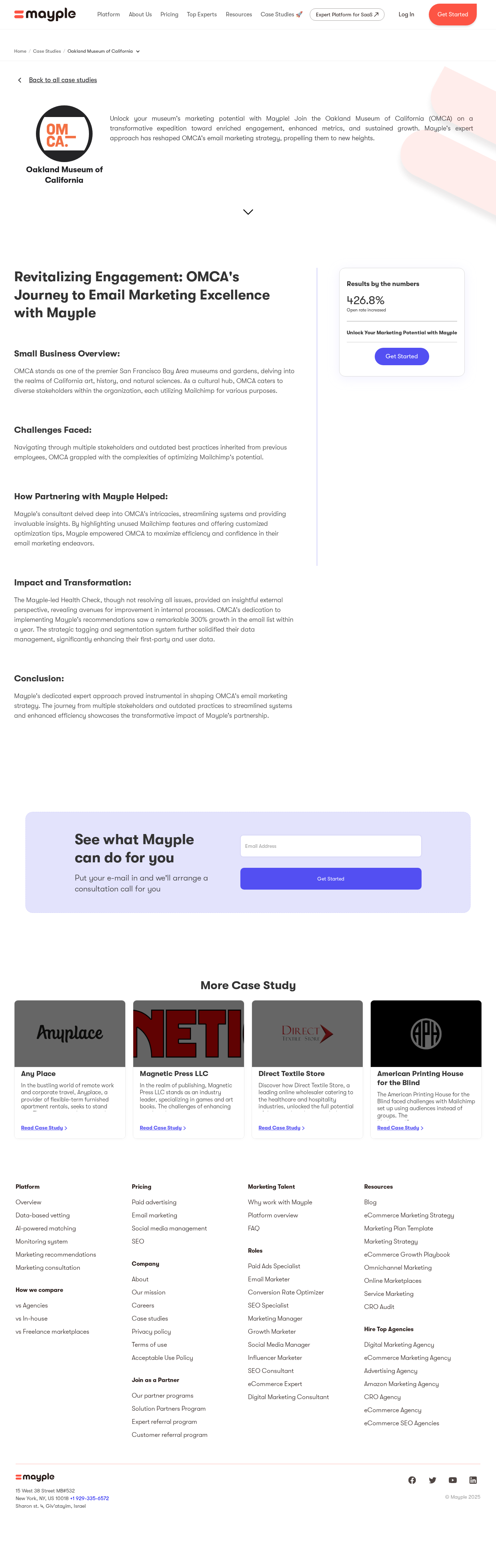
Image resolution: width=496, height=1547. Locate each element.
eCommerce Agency (393, 1410)
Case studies (150, 1318)
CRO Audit (379, 1306)
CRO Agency (382, 1397)
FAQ (254, 1228)
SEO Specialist (268, 1305)
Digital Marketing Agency (399, 1344)
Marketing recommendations (56, 1254)
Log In (406, 14)
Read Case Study (42, 1128)
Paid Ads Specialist (274, 1266)
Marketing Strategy (391, 1241)
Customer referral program (170, 1434)
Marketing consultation (48, 1267)
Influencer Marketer (275, 1357)
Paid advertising (154, 1202)
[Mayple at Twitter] (432, 1480)
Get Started (453, 14)
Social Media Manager (279, 1344)
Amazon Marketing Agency (401, 1383)
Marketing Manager (275, 1318)
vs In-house (32, 1318)
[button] (108, 14)
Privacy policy (151, 1331)
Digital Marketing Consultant (288, 1397)
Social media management (169, 1228)
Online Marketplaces (393, 1280)
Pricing (141, 1187)
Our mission (149, 1292)
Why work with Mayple (280, 1202)
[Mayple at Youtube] (453, 1480)
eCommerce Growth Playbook (407, 1254)
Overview (28, 1202)
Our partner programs (163, 1395)
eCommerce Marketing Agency (407, 1357)
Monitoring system (42, 1241)
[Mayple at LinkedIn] (473, 1480)
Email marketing (154, 1215)
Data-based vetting (43, 1215)
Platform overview (273, 1215)
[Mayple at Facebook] (412, 1480)
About (140, 1279)
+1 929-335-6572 (89, 1498)
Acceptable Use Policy (162, 1357)
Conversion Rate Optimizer (286, 1292)
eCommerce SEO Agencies (401, 1423)
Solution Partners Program (169, 1408)
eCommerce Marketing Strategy (409, 1215)
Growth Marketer (272, 1331)
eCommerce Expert (275, 1383)
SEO (138, 1241)
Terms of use (149, 1344)
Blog (370, 1202)
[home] (45, 14)
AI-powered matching (46, 1228)
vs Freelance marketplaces (52, 1331)
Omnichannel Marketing (398, 1267)
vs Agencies (32, 1305)
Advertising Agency (391, 1370)
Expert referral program (164, 1421)
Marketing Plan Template (398, 1228)
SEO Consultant (271, 1370)
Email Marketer (269, 1279)
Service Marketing (389, 1293)
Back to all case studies (63, 80)
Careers (143, 1305)
